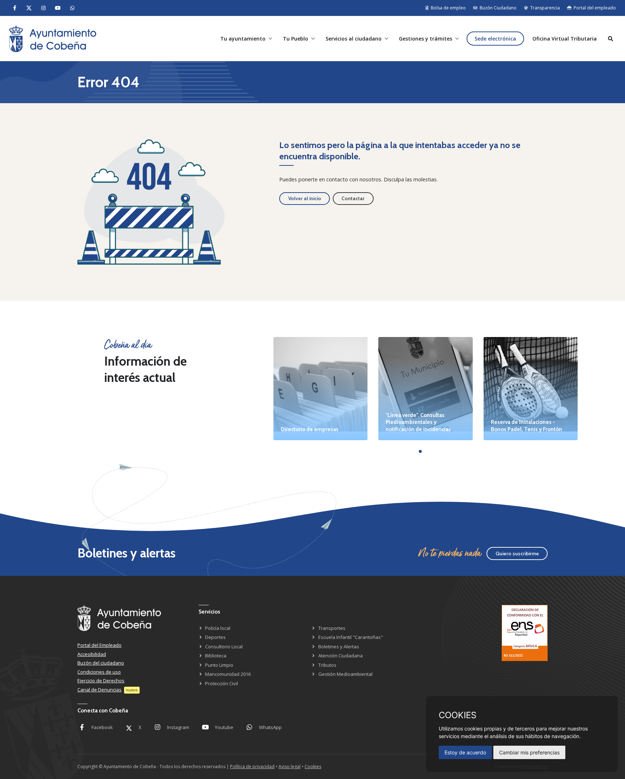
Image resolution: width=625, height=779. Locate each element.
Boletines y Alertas (338, 646)
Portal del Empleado (99, 645)
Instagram (178, 727)
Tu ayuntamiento (242, 38)
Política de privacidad (252, 766)
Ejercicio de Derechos (100, 680)
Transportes (331, 628)
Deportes (215, 637)
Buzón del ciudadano (100, 663)
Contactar (353, 198)
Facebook (102, 727)
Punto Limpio (219, 665)
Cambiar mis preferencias (529, 752)
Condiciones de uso (99, 672)
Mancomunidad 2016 (228, 674)
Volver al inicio (304, 198)
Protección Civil (221, 683)
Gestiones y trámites (425, 38)
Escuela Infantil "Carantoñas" (350, 637)
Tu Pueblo (295, 38)
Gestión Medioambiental (345, 674)
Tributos (327, 665)
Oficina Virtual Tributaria (564, 38)
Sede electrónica (495, 38)
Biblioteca (215, 655)
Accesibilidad (91, 654)
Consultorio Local (224, 646)
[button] (420, 451)
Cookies (313, 766)
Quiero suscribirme (517, 553)
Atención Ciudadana (340, 655)
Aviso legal (290, 766)
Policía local (217, 628)
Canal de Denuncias (99, 689)
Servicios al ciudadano (354, 38)
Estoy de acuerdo (465, 752)
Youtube (224, 727)
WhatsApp (270, 727)
